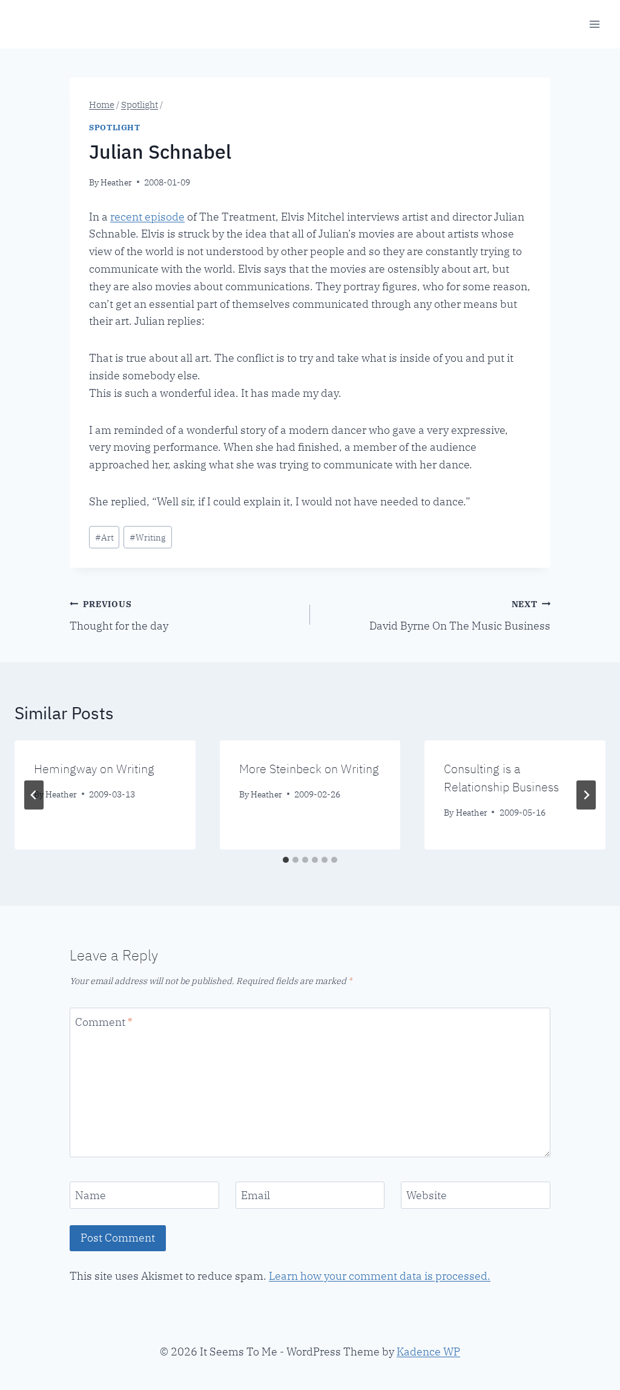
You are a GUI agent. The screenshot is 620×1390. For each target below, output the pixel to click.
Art (104, 537)
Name (90, 1195)
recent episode (147, 217)
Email (255, 1195)
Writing (148, 537)
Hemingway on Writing (94, 768)
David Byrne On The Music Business (459, 615)
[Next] (586, 795)
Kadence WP (428, 1351)
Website (426, 1195)
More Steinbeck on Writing (309, 768)
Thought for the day (119, 615)
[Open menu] (594, 24)
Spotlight (114, 127)
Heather (116, 182)
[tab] (286, 860)
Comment (103, 1022)
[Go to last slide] (34, 795)
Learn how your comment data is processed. (379, 1276)
